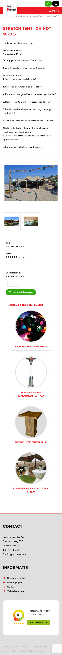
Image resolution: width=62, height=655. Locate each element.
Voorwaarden (9, 650)
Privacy (21, 650)
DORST (44, 650)
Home (16, 16)
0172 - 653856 (12, 549)
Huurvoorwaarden (16, 578)
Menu (55, 10)
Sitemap (42, 646)
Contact (11, 586)
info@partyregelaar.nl (16, 554)
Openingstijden (14, 582)
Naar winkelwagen (23, 292)
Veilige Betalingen (16, 591)
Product (25, 16)
